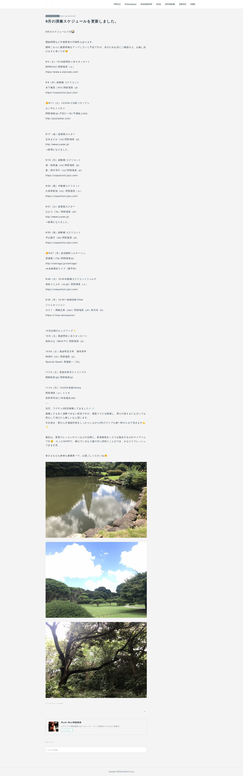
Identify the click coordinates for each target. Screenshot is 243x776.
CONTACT (182, 4)
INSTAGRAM (170, 4)
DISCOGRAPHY (146, 4)
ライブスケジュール (52, 16)
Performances (130, 4)
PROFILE (117, 4)
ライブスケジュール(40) (54, 703)
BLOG (159, 4)
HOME (193, 4)
